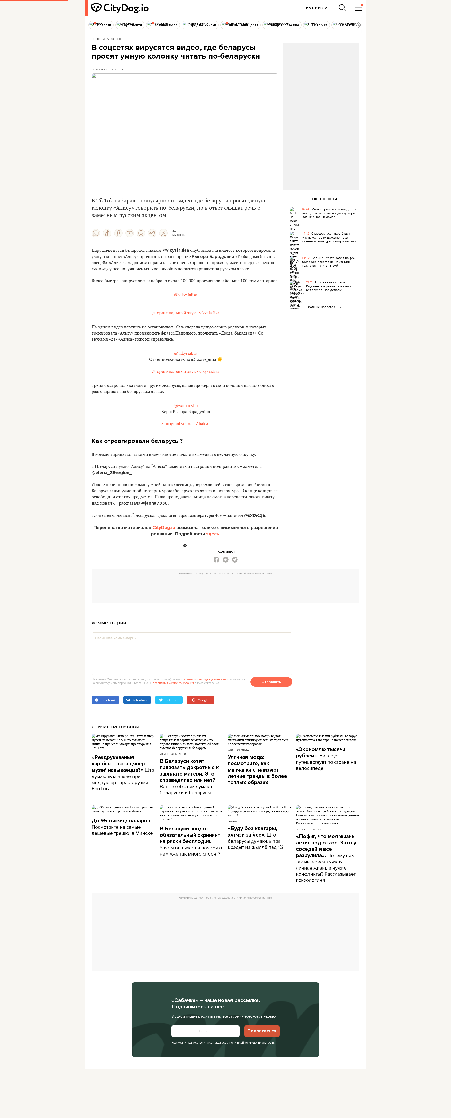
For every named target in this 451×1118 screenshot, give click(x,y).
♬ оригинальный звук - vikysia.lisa (185, 313)
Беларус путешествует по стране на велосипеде (326, 759)
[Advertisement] (321, 81)
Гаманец (234, 821)
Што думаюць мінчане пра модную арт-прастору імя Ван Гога (123, 773)
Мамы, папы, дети (173, 754)
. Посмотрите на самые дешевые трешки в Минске (122, 827)
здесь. (213, 534)
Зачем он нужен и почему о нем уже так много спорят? (191, 841)
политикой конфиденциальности (203, 679)
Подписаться (261, 1031)
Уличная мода (238, 750)
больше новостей (322, 306)
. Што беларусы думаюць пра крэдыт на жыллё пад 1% (255, 838)
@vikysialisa (185, 295)
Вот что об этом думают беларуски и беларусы (189, 777)
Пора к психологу (310, 829)
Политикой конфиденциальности (251, 1042)
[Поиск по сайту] (342, 8)
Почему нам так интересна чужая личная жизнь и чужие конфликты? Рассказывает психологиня (326, 858)
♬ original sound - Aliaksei (185, 423)
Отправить (271, 682)
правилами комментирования (173, 683)
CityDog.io (99, 69)
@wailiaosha (186, 405)
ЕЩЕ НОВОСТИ (324, 199)
